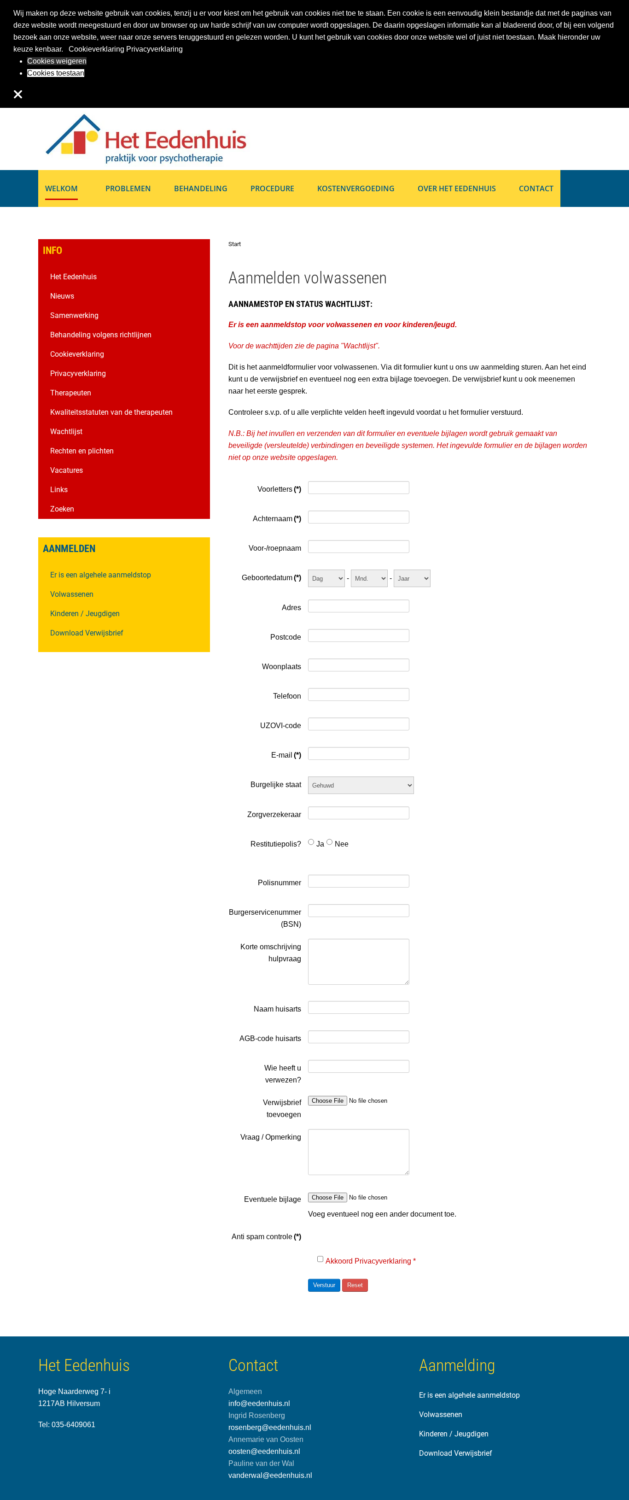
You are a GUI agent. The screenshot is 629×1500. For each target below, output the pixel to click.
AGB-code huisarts (270, 1038)
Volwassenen (71, 594)
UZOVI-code (280, 725)
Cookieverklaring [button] (96, 49)
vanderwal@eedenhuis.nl (270, 1475)
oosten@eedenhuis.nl (264, 1451)
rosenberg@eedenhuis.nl (269, 1427)
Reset (355, 1285)
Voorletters (279, 489)
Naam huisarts (277, 1009)
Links (59, 489)
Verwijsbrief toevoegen (282, 1108)
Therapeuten (70, 392)
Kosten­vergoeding (356, 188)
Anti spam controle (266, 1237)
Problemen (128, 188)
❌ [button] (18, 94)
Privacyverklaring (78, 373)
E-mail (286, 755)
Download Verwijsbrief (86, 633)
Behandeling (200, 188)
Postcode (285, 637)
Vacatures (66, 470)
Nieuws (62, 296)
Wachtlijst (359, 346)
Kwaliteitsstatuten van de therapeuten (111, 412)
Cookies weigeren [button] (57, 61)
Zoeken (62, 509)
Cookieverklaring (77, 354)
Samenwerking (74, 315)
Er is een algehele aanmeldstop (100, 575)
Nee (342, 844)
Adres (291, 608)
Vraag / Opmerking (270, 1137)
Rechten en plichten (82, 451)
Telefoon (287, 696)
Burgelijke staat (275, 784)
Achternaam (277, 519)
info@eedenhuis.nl (259, 1403)
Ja (320, 844)
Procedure (272, 188)
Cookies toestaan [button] (55, 73)
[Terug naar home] (144, 138)
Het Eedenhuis (73, 276)
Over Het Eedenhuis (457, 188)
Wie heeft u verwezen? (282, 1074)
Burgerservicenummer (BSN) (265, 918)
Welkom (61, 188)
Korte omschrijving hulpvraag (270, 953)
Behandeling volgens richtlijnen (100, 334)
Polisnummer (279, 883)
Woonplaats (281, 667)
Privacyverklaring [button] (154, 49)
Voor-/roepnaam (275, 548)
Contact (536, 188)
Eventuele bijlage (272, 1199)
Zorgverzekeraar (274, 814)
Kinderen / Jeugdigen (85, 613)
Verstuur (324, 1285)
